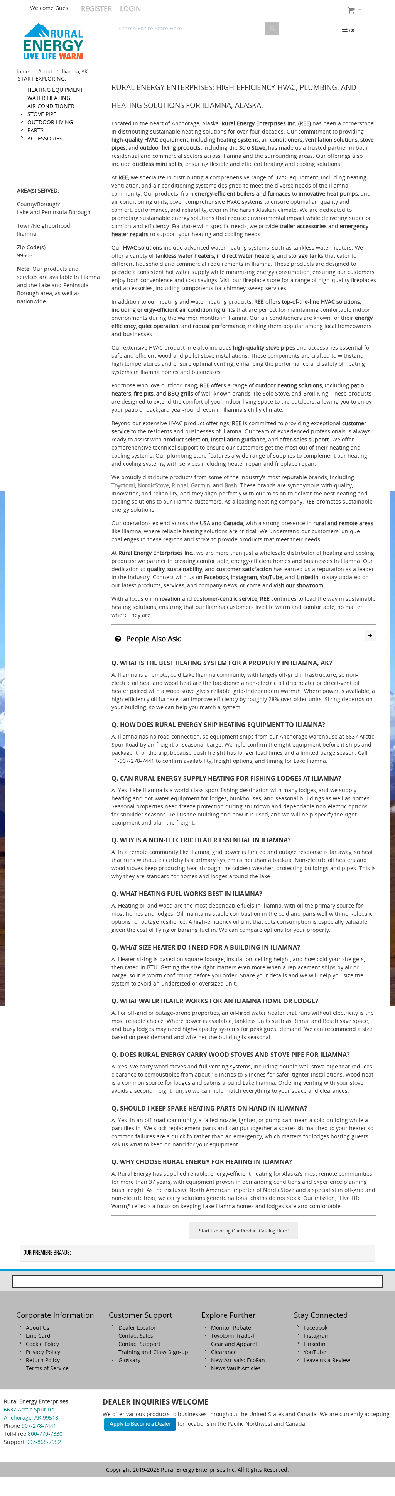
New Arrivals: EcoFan (238, 1360)
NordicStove (153, 485)
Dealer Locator (137, 1327)
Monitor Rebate (231, 1327)
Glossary (129, 1360)
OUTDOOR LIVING (50, 122)
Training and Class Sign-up (153, 1352)
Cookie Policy (42, 1343)
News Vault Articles (236, 1368)
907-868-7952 (43, 1441)
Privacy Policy (43, 1352)
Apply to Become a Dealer (140, 1424)
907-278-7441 (39, 1425)
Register (96, 8)
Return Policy (43, 1360)
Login (130, 8)
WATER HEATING (48, 97)
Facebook (315, 1327)
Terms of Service (47, 1368)
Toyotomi (123, 485)
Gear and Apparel (234, 1343)
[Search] (272, 28)
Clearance (224, 1352)
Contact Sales (135, 1335)
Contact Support (139, 1343)
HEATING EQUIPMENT (55, 89)
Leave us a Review (327, 1360)
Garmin (200, 485)
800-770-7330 (45, 1433)
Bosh (231, 485)
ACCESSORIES (44, 138)
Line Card (38, 1335)
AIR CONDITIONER (50, 106)
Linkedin (315, 1343)
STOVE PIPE (41, 114)
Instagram (317, 1335)
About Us (37, 1327)
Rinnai (180, 485)
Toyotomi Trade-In (234, 1335)
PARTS (35, 130)
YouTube (315, 1352)
